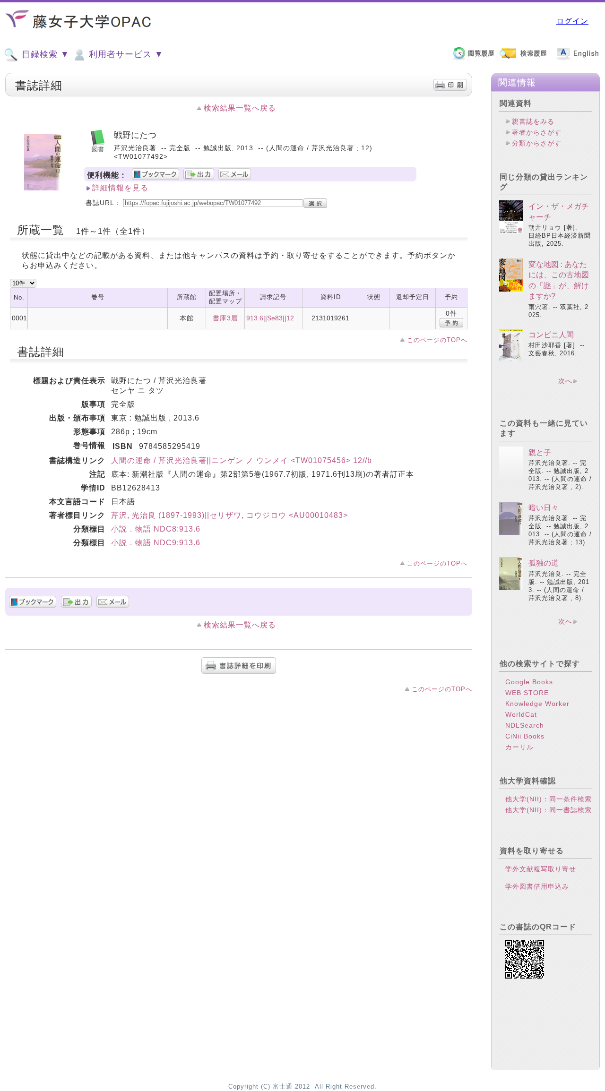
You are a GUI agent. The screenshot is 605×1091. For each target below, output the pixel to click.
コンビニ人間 (551, 335)
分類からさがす (537, 143)
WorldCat (521, 714)
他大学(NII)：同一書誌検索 (548, 810)
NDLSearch (524, 725)
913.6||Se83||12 (270, 318)
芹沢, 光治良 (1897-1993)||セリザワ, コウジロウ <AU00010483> (229, 515)
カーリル (519, 747)
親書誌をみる (533, 121)
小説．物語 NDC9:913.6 (155, 543)
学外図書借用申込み (537, 886)
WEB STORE (527, 692)
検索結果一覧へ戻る (240, 108)
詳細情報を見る (120, 188)
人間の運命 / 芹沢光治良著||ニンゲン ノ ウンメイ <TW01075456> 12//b (241, 460)
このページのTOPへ (437, 340)
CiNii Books (524, 736)
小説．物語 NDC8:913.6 (155, 529)
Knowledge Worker (537, 703)
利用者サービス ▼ (125, 54)
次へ (565, 381)
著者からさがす (537, 132)
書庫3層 (225, 318)
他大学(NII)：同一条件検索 (548, 799)
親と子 (539, 452)
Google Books (529, 682)
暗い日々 (543, 508)
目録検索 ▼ (44, 54)
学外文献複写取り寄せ (540, 869)
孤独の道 (543, 563)
